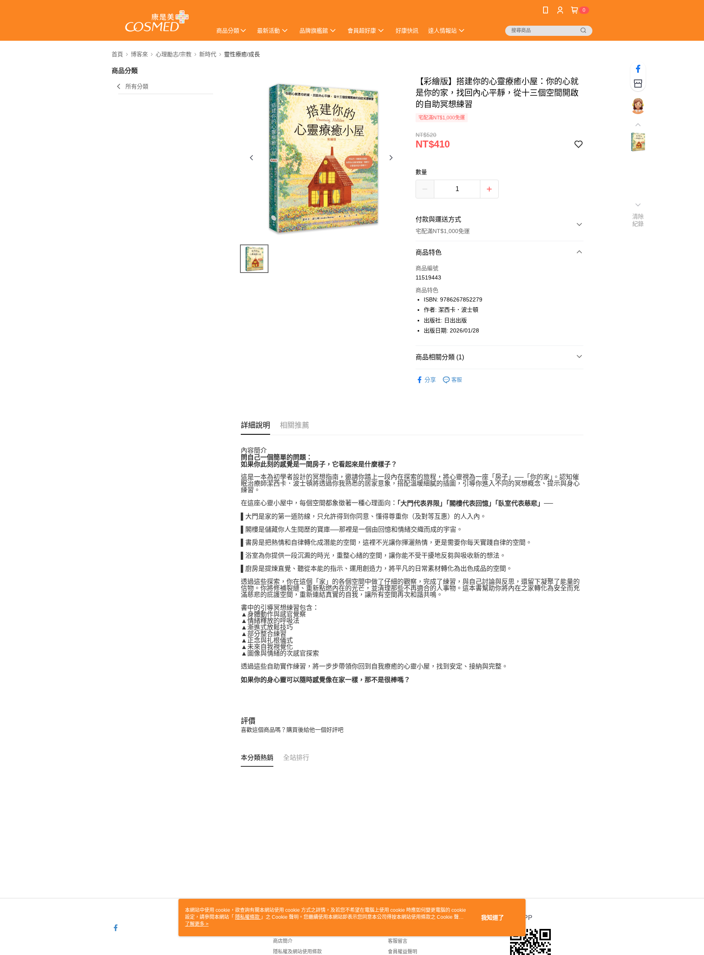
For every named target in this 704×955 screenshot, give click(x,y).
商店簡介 (283, 941)
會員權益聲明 (402, 952)
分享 (430, 379)
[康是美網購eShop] (157, 21)
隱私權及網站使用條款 (297, 952)
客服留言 (397, 941)
